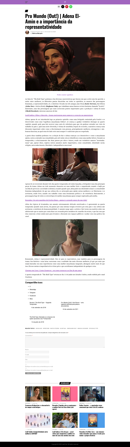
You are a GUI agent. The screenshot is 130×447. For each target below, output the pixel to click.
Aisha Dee (39, 328)
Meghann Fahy (72, 328)
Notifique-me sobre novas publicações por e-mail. (39, 370)
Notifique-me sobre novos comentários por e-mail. (39, 366)
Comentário (29, 335)
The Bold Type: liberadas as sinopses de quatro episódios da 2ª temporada (42, 318)
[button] (26, 2)
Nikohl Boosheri (83, 328)
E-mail (27, 354)
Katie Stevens (55, 328)
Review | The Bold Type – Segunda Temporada (40, 303)
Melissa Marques (37, 33)
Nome (27, 349)
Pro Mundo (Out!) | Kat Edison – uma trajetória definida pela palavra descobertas (72, 304)
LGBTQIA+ (63, 328)
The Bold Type (94, 328)
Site (26, 359)
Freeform (46, 328)
